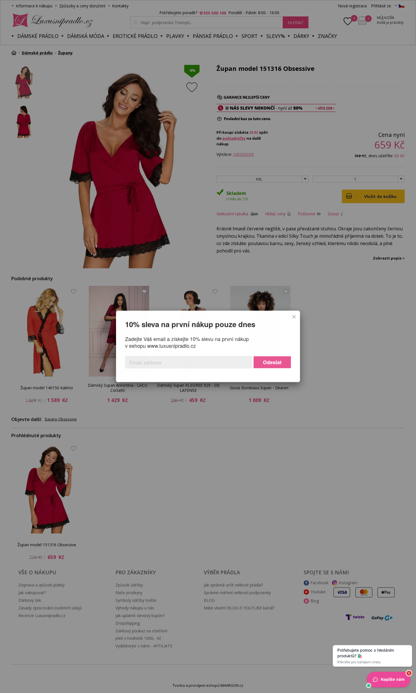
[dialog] (208, 346)
